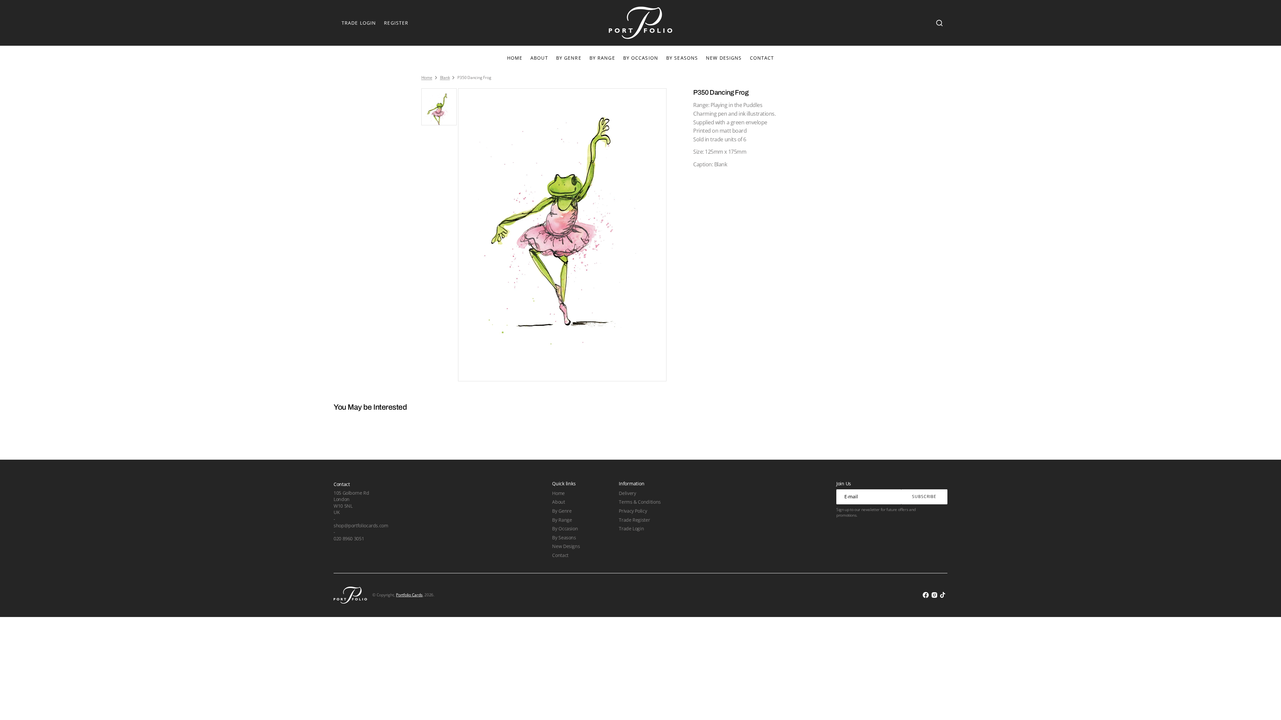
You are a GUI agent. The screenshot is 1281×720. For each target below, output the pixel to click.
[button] (939, 23)
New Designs (566, 546)
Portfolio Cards (409, 595)
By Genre (568, 58)
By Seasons (682, 58)
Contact (560, 555)
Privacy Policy (633, 511)
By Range (602, 58)
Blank (445, 77)
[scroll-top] (1266, 705)
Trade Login (631, 528)
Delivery (627, 493)
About (558, 502)
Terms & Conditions (640, 502)
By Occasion (640, 58)
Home (426, 77)
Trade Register (634, 520)
